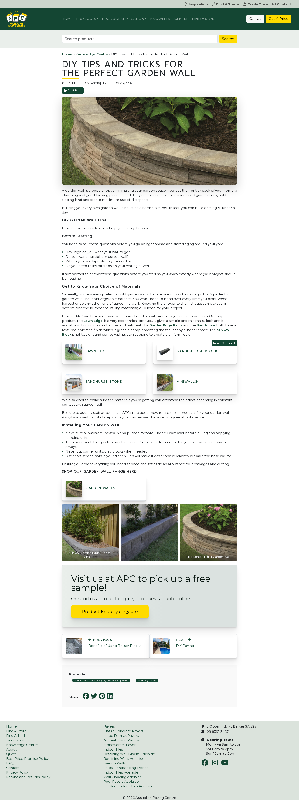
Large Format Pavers (121, 735)
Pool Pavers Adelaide (121, 781)
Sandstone (206, 325)
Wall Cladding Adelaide (123, 777)
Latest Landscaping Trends (126, 768)
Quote (11, 754)
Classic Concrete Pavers (123, 731)
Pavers (109, 726)
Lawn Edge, (93, 321)
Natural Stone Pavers (121, 740)
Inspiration (198, 4)
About (11, 749)
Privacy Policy (17, 772)
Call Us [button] (255, 19)
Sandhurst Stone (103, 381)
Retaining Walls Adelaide (124, 758)
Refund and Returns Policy (28, 777)
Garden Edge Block (166, 325)
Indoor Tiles (113, 749)
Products (86, 19)
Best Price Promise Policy (27, 758)
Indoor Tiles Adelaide (121, 772)
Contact (284, 4)
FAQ (10, 763)
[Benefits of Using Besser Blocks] (74, 646)
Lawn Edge (96, 351)
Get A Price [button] (278, 19)
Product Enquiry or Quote (110, 611)
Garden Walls (100, 488)
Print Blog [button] (75, 90)
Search (228, 39)
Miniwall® (187, 381)
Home (67, 19)
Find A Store (204, 19)
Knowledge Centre (169, 19)
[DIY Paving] (161, 646)
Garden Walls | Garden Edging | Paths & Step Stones (101, 680)
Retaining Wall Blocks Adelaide (129, 754)
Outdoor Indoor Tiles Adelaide (128, 786)
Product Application (123, 19)
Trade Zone (258, 4)
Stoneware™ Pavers (120, 745)
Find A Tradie (227, 4)
